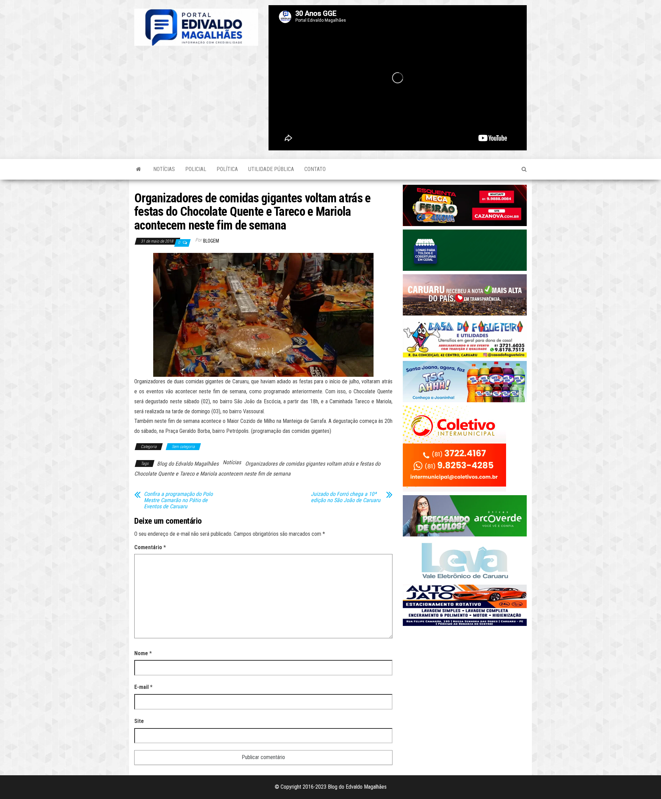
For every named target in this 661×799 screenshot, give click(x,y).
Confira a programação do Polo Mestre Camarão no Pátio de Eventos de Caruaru (178, 500)
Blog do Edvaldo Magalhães (188, 463)
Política (227, 169)
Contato (315, 169)
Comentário (150, 547)
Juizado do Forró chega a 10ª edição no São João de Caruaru (345, 497)
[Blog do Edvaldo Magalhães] (138, 169)
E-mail (143, 687)
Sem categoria (183, 446)
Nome (143, 653)
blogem (211, 241)
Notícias (164, 169)
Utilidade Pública (271, 169)
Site (139, 721)
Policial (195, 169)
